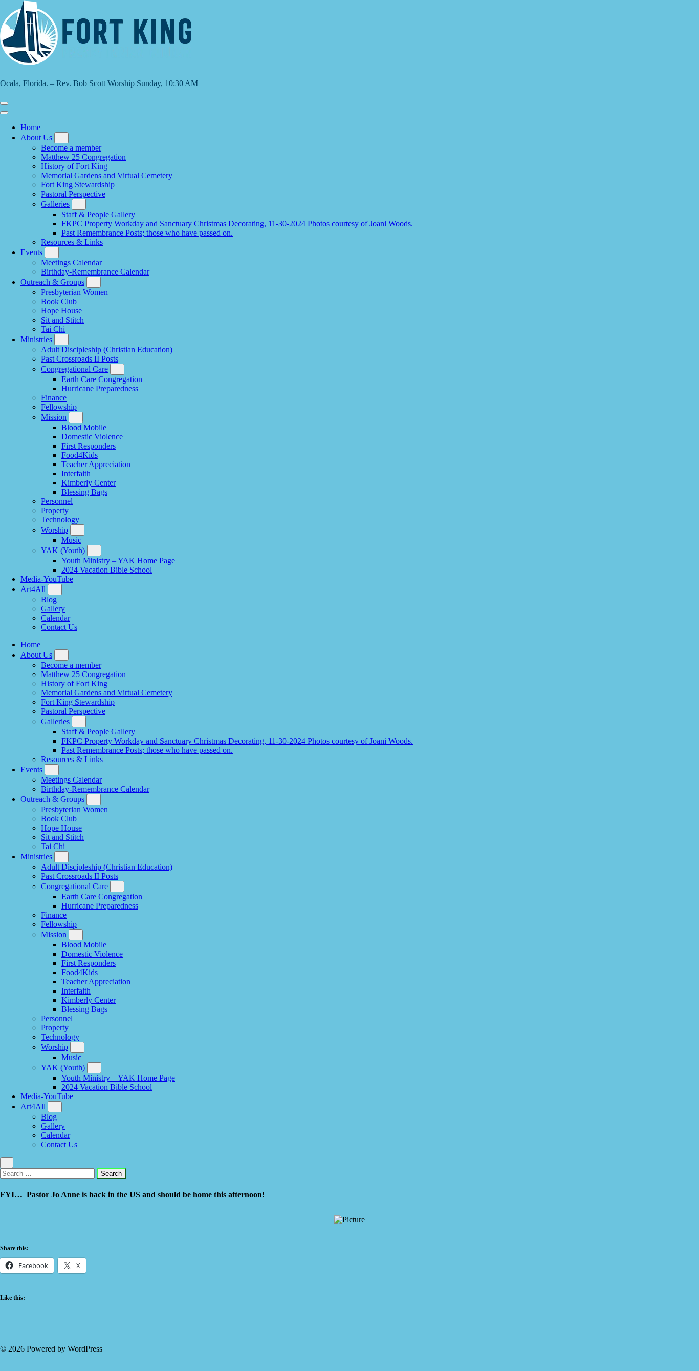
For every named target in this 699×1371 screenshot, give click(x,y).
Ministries (36, 339)
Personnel (57, 501)
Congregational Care (74, 369)
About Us (36, 137)
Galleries (55, 204)
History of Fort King (74, 166)
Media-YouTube (46, 579)
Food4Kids (79, 455)
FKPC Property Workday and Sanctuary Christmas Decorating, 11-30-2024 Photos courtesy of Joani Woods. (237, 223)
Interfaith (76, 473)
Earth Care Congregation (101, 379)
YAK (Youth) (63, 550)
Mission (54, 417)
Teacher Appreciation (95, 464)
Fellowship (59, 407)
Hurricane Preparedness (99, 388)
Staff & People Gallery (98, 214)
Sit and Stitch (62, 319)
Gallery (53, 608)
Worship (54, 529)
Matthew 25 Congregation (83, 157)
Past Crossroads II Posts (79, 358)
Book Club (59, 301)
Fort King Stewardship (78, 184)
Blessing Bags (84, 492)
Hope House (61, 310)
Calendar (55, 618)
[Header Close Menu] (4, 112)
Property (55, 510)
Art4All (33, 589)
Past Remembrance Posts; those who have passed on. (147, 232)
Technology (60, 519)
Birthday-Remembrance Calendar (95, 271)
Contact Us (59, 627)
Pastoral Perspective (73, 193)
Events (31, 252)
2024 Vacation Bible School (106, 569)
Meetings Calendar (71, 262)
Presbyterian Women (74, 292)
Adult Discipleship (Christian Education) (106, 349)
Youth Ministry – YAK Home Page (118, 560)
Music (71, 540)
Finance (54, 397)
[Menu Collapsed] (4, 103)
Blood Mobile (83, 427)
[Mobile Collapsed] (61, 137)
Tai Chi (53, 329)
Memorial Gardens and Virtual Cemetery (106, 175)
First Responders (88, 445)
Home (30, 127)
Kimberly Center (88, 482)
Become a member (71, 147)
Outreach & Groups (52, 282)
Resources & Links (72, 242)
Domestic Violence (92, 436)
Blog (49, 599)
